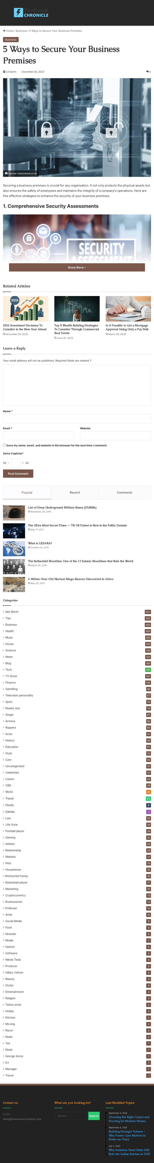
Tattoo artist (13, 1004)
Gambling (11, 689)
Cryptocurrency (15, 895)
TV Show (11, 676)
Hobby (9, 1011)
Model (9, 940)
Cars (8, 759)
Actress (10, 721)
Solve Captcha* (13, 453)
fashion (10, 946)
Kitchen (10, 1017)
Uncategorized (14, 766)
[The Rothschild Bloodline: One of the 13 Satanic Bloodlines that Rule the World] (14, 566)
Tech (8, 669)
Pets (8, 863)
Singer (9, 714)
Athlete (10, 843)
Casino (9, 779)
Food (8, 927)
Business (21, 30)
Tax (7, 1043)
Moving (10, 1024)
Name (8, 411)
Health (9, 631)
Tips (8, 618)
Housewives (13, 869)
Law (8, 818)
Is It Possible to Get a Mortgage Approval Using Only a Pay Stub (127, 327)
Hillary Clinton (14, 972)
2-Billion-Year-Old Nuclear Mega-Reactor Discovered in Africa (70, 579)
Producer (11, 966)
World (9, 791)
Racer (9, 1030)
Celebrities (12, 772)
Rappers (10, 727)
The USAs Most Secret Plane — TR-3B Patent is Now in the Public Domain (77, 525)
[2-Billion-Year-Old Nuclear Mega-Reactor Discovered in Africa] (14, 584)
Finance (10, 682)
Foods (9, 805)
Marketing (11, 888)
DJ (7, 1062)
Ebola (8, 1049)
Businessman (13, 901)
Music (9, 637)
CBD (8, 785)
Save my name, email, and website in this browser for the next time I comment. (56, 445)
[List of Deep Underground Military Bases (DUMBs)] (14, 513)
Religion (10, 998)
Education (11, 746)
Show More (76, 267)
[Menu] (5, 14)
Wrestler (10, 934)
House (9, 644)
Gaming (10, 837)
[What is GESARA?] (14, 548)
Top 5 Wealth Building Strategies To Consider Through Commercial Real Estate (76, 329)
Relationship (13, 850)
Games (10, 811)
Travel (9, 798)
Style (8, 753)
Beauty (10, 979)
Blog (8, 663)
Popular (27, 492)
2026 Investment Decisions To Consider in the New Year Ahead (25, 327)
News (9, 656)
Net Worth (11, 611)
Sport (8, 701)
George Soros (14, 1056)
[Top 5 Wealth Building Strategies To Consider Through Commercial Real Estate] (77, 309)
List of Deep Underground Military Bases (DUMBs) (62, 507)
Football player (14, 831)
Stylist (9, 985)
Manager (11, 1069)
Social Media (13, 921)
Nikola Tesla (13, 959)
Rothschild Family (16, 876)
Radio (9, 1036)
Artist (8, 914)
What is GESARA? (40, 543)
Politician (11, 908)
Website (85, 428)
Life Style (11, 824)
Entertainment (14, 991)
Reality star (12, 708)
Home (9, 30)
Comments (124, 492)
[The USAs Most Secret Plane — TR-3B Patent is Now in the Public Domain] (14, 530)
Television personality (19, 695)
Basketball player (16, 882)
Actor (8, 734)
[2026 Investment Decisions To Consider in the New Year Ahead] (25, 309)
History (10, 740)
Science (10, 650)
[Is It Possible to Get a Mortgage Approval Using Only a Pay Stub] (128, 309)
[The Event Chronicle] (31, 13)
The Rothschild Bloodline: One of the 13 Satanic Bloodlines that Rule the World (80, 561)
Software (11, 953)
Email (7, 428)
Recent (75, 492)
